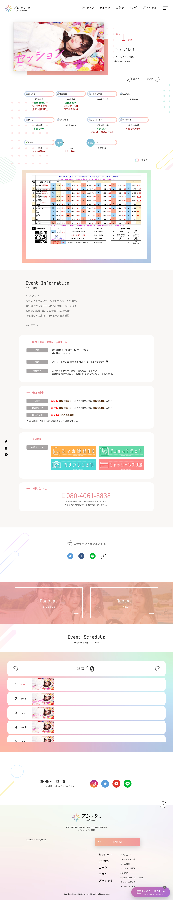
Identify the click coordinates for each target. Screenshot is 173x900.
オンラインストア (128, 886)
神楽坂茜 (70, 99)
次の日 (150, 79)
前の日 (136, 79)
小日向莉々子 (102, 125)
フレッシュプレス (128, 882)
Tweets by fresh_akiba (35, 839)
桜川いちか (70, 125)
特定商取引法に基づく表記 (131, 877)
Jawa (70, 148)
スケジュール (126, 854)
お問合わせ (118, 841)
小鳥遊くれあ (102, 99)
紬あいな (102, 148)
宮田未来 (133, 99)
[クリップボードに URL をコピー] (103, 555)
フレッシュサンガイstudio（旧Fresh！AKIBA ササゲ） (78, 361)
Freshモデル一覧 (127, 859)
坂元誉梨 (39, 99)
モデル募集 (125, 863)
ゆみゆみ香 (133, 125)
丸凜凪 (39, 148)
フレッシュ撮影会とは (129, 868)
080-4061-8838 (88, 495)
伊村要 (39, 125)
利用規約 (87, 505)
